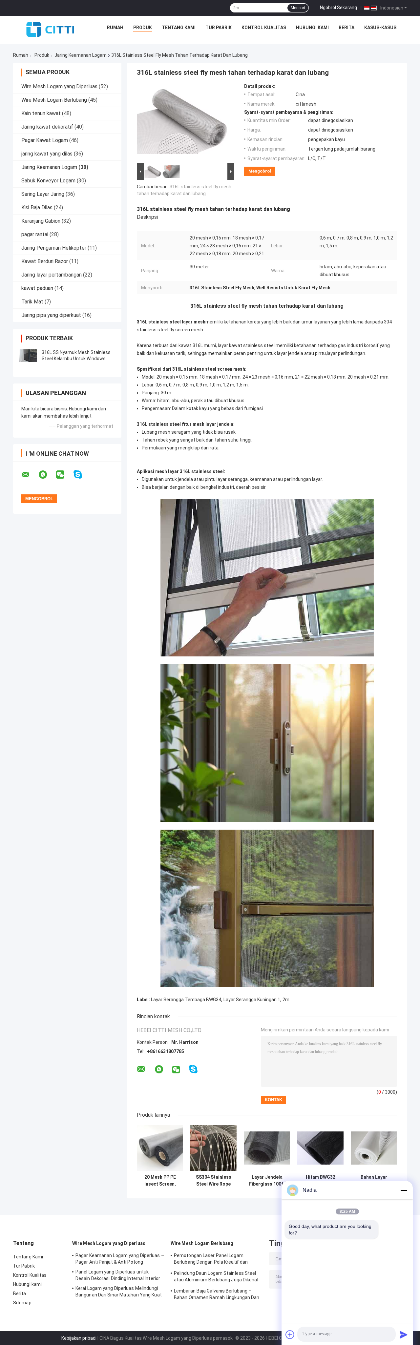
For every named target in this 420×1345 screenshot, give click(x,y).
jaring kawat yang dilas (47, 154)
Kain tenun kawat (41, 113)
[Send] (403, 1334)
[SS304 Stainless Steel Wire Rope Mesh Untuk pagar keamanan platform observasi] (213, 1148)
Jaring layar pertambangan (51, 275)
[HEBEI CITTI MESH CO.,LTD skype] (82, 474)
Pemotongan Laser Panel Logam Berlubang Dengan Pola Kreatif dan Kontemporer (211, 1260)
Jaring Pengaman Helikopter (53, 248)
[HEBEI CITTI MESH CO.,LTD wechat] (64, 474)
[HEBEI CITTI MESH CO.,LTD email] (29, 474)
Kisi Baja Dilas (36, 207)
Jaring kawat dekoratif (47, 127)
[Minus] (404, 1190)
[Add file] (290, 1334)
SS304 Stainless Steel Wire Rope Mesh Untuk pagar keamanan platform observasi (213, 1180)
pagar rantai (34, 234)
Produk (142, 27)
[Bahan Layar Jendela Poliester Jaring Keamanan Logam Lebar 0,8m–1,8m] (374, 1148)
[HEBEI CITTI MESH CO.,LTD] (50, 29)
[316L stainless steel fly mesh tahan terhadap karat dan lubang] (183, 122)
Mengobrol (259, 171)
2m (286, 999)
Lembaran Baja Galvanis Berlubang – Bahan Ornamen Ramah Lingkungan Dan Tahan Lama (216, 1295)
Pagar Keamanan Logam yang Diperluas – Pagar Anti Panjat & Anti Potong (119, 1259)
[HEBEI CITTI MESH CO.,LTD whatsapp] (47, 474)
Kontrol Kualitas (264, 27)
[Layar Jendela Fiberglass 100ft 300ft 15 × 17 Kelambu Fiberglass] (267, 1148)
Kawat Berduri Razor (44, 261)
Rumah (115, 27)
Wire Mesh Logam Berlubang (54, 100)
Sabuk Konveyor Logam (48, 180)
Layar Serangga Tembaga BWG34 (186, 999)
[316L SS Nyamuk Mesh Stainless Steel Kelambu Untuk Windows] (28, 355)
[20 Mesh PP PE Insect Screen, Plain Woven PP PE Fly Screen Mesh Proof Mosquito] (160, 1148)
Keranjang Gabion (40, 221)
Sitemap (22, 1302)
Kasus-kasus (380, 27)
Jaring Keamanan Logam (80, 55)
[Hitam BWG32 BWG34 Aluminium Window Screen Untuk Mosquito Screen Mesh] (320, 1148)
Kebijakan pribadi (78, 1338)
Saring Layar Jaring (42, 194)
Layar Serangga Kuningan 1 (251, 999)
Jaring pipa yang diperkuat (51, 315)
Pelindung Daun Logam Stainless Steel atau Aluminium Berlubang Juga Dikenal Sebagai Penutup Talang (216, 1277)
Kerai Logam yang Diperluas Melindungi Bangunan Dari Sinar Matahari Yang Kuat (118, 1291)
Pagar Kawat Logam (44, 140)
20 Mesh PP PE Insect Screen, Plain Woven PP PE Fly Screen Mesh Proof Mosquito (160, 1180)
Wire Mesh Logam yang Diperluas (59, 86)
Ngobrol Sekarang (338, 7)
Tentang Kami (179, 27)
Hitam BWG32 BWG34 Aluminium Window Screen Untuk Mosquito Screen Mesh (320, 1180)
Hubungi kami (312, 27)
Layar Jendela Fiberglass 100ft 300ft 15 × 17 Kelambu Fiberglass (267, 1180)
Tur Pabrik (218, 27)
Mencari (298, 8)
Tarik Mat (32, 302)
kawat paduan (37, 288)
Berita (346, 27)
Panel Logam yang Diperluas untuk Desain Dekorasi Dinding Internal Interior (117, 1275)
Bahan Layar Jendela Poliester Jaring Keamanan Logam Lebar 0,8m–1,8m (373, 1180)
